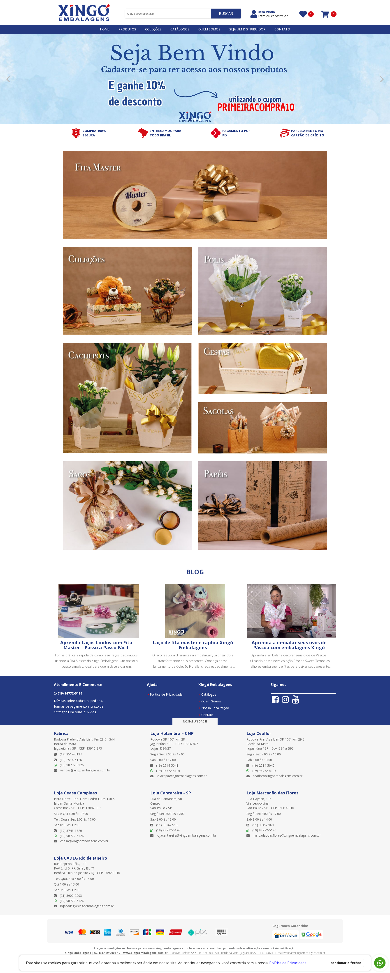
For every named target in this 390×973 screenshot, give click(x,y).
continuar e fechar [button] (345, 963)
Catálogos (208, 694)
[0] (302, 14)
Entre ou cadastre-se (273, 16)
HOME (104, 29)
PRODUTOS (127, 29)
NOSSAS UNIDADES (195, 721)
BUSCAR (226, 13)
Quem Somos (211, 701)
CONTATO (282, 29)
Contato (207, 715)
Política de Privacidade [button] (287, 962)
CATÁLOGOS (179, 29)
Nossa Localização (215, 708)
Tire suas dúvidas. (82, 712)
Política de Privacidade (166, 694)
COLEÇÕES (153, 29)
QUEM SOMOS (209, 29)
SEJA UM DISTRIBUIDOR (247, 29)
